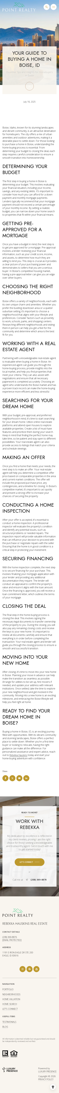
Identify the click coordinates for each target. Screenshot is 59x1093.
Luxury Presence (47, 1071)
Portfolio (7, 989)
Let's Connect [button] (10, 1008)
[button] (29, 862)
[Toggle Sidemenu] (54, 7)
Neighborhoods (11, 994)
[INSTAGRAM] (23, 969)
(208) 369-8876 (39, 880)
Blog (5, 1026)
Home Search (9, 1004)
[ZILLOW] (36, 969)
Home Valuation (11, 999)
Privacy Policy (45, 1079)
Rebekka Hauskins (18, 755)
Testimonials (9, 1021)
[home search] (47, 7)
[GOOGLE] (29, 969)
